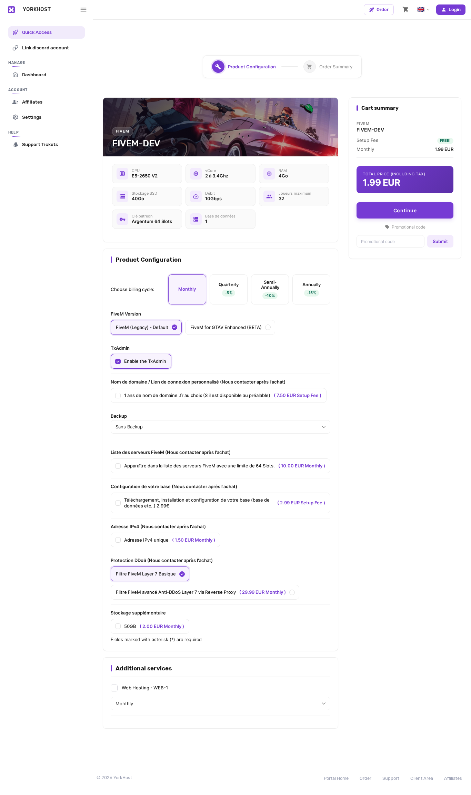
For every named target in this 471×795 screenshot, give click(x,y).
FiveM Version (126, 314)
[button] (405, 9)
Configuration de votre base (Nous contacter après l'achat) (174, 486)
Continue (405, 210)
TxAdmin (120, 348)
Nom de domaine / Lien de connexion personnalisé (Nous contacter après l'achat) (198, 382)
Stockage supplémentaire (138, 612)
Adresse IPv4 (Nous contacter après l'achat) (158, 526)
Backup (119, 416)
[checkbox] (141, 361)
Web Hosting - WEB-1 (145, 687)
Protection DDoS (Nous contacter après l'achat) (162, 560)
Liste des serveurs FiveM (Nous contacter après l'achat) (171, 452)
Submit (440, 241)
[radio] (187, 289)
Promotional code (405, 227)
